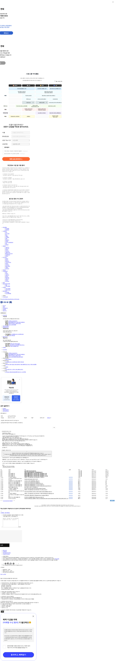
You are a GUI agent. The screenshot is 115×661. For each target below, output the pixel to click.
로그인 (4, 305)
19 (11, 500)
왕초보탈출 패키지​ (12, 322)
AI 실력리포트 (21, 334)
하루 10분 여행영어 (20, 322)
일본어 (6, 258)
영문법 (6, 241)
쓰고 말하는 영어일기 (42, 112)
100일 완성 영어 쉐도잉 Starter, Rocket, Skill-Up (48, 92)
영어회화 (5, 227)
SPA (6, 243)
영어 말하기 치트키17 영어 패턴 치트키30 (22, 92)
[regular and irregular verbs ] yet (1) (31, 479)
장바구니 (20, 372)
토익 (6, 232)
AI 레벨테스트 (14, 334)
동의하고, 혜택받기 (18, 655)
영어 (6, 272)
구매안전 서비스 (6, 554)
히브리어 (7, 268)
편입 (4, 282)
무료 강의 (13, 343)
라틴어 (6, 256)
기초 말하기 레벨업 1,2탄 (41, 88)
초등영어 (7, 229)
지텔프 (6, 236)
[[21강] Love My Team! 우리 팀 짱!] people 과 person (35, 488)
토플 (6, 238)
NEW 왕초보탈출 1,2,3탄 (21, 88)
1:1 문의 (13, 369)
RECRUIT (5, 291)
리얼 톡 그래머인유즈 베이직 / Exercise (28, 109)
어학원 (4, 287)
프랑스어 (7, 248)
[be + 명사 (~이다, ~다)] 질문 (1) (31, 487)
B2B (6, 284)
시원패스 (10, 320)
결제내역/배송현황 (13, 372)
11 (3, 500)
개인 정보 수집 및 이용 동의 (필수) (13, 151)
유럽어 (4, 246)
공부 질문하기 (12, 344)
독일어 (6, 249)
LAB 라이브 (7, 289)
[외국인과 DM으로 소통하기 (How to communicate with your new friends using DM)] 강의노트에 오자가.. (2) (46, 498)
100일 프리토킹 (11, 323)
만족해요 (3, 512)
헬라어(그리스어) (9, 253)
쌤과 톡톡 (23, 364)
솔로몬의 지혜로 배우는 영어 (55, 116)
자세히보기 (25, 151)
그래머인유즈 (18, 323)
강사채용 (7, 292)
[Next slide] (18, 563)
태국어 (6, 263)
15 (7, 500)
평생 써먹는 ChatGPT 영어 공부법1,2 (48, 95)
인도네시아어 (8, 262)
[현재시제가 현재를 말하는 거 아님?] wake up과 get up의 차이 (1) (37, 485)
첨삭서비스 (22, 344)
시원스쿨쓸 (7, 286)
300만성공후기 (6, 326)
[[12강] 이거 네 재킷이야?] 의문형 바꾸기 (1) (33, 483)
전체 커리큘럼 (13, 346)
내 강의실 (5, 349)
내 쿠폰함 (24, 372)
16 (8, 500)
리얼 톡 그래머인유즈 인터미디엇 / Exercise (42, 109)
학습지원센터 (6, 409)
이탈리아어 (7, 252)
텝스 (6, 234)
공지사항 (7, 369)
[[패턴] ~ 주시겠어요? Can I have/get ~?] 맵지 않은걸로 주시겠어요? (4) (39, 493)
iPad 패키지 (14, 320)
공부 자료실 (17, 343)
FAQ (17, 346)
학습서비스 (5, 336)
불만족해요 (7, 512)
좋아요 (48, 417)
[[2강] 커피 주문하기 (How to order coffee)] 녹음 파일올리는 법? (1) (38, 491)
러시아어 (7, 251)
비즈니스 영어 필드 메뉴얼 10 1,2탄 (35, 106)
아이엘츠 (7, 237)
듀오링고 (7, 239)
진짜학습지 (5, 271)
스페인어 (7, 247)
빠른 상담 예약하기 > (16, 159)
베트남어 (7, 261)
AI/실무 (6, 244)
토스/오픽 (7, 233)
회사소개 (5, 550)
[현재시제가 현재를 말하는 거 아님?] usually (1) (34, 484)
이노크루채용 (8, 293)
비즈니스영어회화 (12, 324)
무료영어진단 (6, 327)
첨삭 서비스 (27, 364)
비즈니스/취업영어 (9, 242)
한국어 (4, 269)
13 (5, 500)
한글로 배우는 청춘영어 (15, 116)
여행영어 (28, 116)
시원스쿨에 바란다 (19, 369)
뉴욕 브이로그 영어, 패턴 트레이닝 (55, 102)
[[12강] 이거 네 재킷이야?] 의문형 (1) (32, 482)
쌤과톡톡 (17, 344)
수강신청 (5, 315)
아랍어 (6, 267)
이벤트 (4, 347)
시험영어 (5, 231)
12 (4, 500)
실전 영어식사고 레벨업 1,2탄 (55, 88)
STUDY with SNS (28, 95)
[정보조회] (57, 558)
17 (9, 500)
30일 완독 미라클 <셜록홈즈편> (55, 112)
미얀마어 (7, 264)
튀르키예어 (7, 266)
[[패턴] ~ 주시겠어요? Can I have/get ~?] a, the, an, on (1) (35, 489)
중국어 (6, 259)
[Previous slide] (3, 563)
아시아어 (5, 257)
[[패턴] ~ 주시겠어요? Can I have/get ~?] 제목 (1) (34, 477)
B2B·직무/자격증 (6, 283)
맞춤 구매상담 (12, 335)
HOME (4, 408)
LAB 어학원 (7, 288)
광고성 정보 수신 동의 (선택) (11, 153)
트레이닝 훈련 (41, 102)
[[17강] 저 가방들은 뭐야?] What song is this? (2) (34, 497)
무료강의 (7, 364)
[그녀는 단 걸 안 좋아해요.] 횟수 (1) (31, 480)
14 (6, 500)
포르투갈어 (7, 254)
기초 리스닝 (28, 102)
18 (10, 500)
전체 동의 (6, 147)
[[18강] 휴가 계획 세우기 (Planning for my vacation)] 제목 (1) (36, 495)
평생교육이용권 (19, 356)
